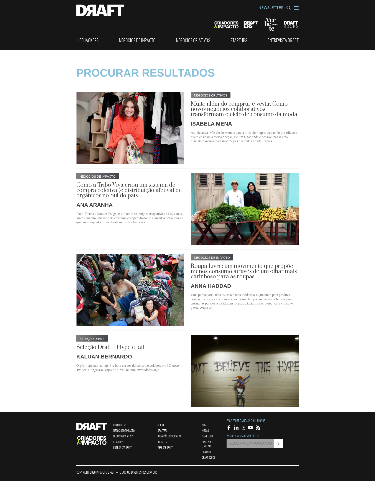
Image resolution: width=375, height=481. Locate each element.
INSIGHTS (162, 442)
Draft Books (208, 457)
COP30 (161, 425)
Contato (206, 452)
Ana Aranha (94, 205)
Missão (205, 430)
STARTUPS (238, 40)
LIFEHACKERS (87, 40)
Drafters (162, 430)
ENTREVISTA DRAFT (283, 40)
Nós (204, 425)
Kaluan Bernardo (104, 356)
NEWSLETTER (270, 8)
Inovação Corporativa (169, 436)
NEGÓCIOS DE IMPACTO (137, 40)
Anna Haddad (211, 286)
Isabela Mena (211, 124)
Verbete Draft (165, 447)
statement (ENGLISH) (207, 444)
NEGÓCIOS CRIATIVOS (193, 40)
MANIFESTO (207, 436)
